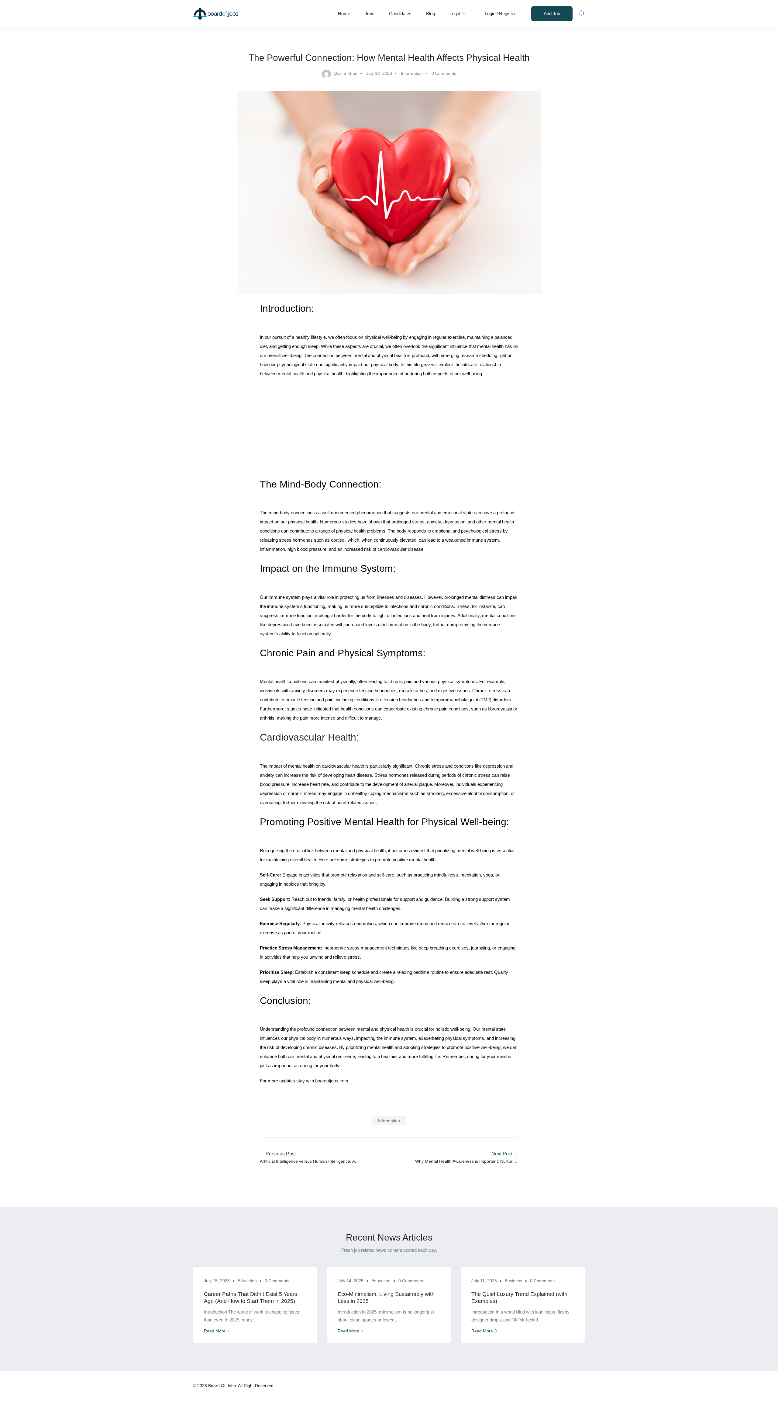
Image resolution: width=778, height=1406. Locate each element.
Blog (430, 13)
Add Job (552, 13)
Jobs (369, 13)
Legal (455, 13)
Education (247, 1280)
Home (344, 13)
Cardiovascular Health (308, 737)
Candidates (400, 13)
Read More (214, 1330)
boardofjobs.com (331, 1080)
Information (412, 73)
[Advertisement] (389, 427)
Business (513, 1280)
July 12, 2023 (379, 73)
